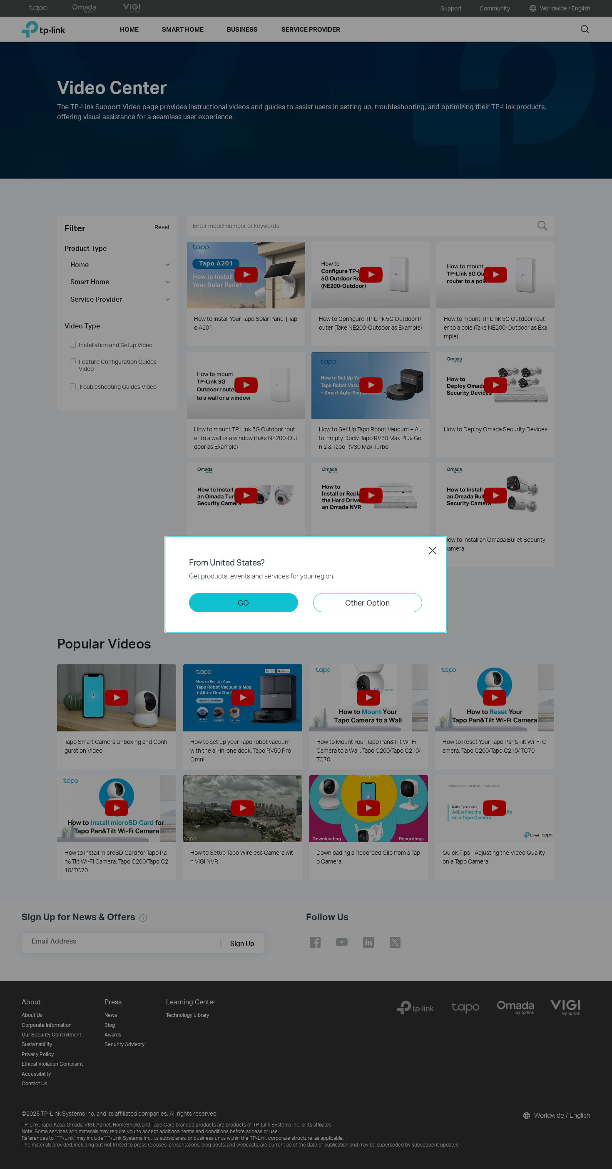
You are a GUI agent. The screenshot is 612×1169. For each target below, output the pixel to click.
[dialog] (306, 584)
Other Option (367, 602)
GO (243, 602)
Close (432, 550)
